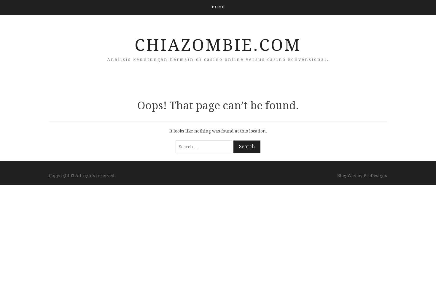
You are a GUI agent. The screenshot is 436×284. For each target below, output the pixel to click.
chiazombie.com (218, 45)
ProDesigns (375, 175)
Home (218, 7)
